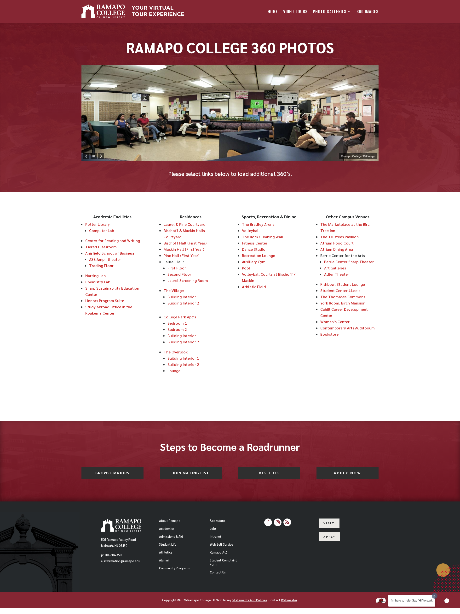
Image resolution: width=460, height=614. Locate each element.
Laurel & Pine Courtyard (185, 224)
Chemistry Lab (97, 281)
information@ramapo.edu (122, 561)
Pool (246, 267)
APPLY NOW (347, 472)
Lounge (173, 370)
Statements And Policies (249, 600)
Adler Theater (336, 274)
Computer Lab (101, 230)
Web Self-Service (221, 544)
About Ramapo (169, 521)
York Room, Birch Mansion (342, 302)
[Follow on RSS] (287, 522)
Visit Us (269, 472)
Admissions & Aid (171, 536)
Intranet (215, 536)
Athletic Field (254, 286)
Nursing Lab (95, 275)
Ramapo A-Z (218, 552)
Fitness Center (254, 242)
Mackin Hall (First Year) (184, 249)
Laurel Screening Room (187, 280)
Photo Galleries (329, 11)
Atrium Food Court (337, 242)
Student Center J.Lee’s (340, 290)
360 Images (367, 11)
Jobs (213, 528)
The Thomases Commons (342, 296)
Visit (329, 523)
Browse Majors (112, 472)
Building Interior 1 (183, 296)
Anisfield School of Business (109, 253)
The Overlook (176, 351)
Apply (329, 536)
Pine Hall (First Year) (181, 255)
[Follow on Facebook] (268, 522)
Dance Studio (253, 249)
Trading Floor (101, 265)
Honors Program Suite (104, 300)
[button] (447, 601)
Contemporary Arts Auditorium (347, 327)
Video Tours (295, 11)
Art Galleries (335, 267)
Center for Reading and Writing (112, 240)
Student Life (167, 544)
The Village (174, 290)
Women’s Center (335, 321)
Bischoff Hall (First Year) (185, 242)
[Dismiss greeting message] (434, 596)
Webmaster (289, 600)
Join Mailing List (190, 472)
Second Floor (179, 274)
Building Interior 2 (183, 302)
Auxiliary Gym (253, 261)
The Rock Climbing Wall (262, 236)
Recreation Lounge (258, 255)
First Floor (176, 267)
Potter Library (97, 224)
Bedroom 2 (177, 329)
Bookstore (329, 334)
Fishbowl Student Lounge (342, 284)
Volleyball (251, 230)
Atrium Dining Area (336, 249)
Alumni (164, 560)
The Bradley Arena (258, 224)
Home (273, 11)
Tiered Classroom (101, 246)
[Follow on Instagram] (278, 522)
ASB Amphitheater (105, 259)
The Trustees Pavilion (339, 236)
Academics (166, 528)
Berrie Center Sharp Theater (349, 261)
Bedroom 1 (177, 323)
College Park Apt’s (180, 316)
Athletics (165, 552)
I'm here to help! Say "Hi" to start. (412, 600)
